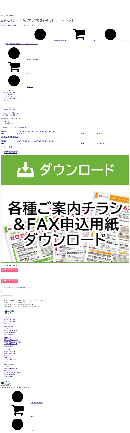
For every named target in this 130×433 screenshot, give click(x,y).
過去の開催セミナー (10, 330)
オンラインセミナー (14, 96)
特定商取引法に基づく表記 (12, 342)
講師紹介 (7, 328)
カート (95, 40)
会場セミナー (12, 94)
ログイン (126, 40)
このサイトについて (10, 344)
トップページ (8, 90)
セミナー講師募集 (10, 332)
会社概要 (7, 100)
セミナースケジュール (11, 151)
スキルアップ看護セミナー (12, 113)
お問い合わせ (8, 334)
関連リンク (7, 338)
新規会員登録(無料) (59, 40)
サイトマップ (8, 346)
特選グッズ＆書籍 (10, 98)
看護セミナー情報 (10, 92)
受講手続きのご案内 (10, 153)
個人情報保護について (11, 340)
